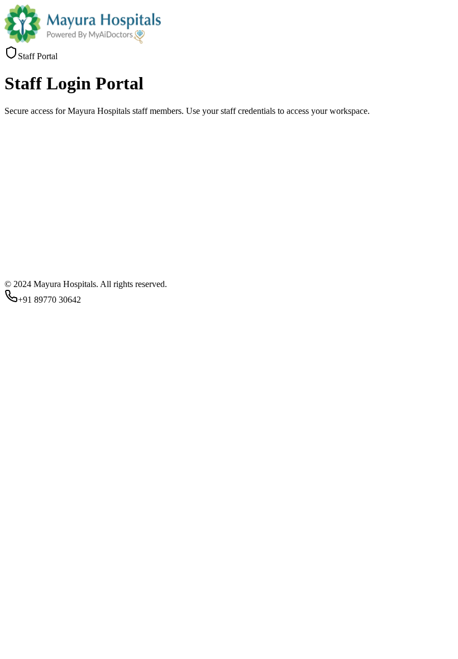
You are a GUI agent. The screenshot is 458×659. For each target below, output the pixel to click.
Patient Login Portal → (45, 508)
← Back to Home (117, 508)
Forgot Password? (36, 479)
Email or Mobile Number (52, 424)
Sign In (21, 497)
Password (24, 451)
